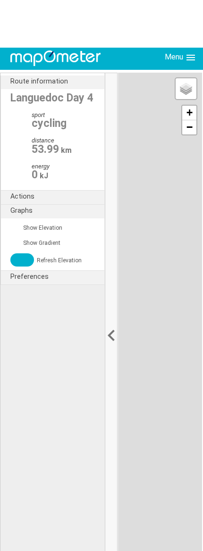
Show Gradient (41, 243)
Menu (175, 56)
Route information (39, 81)
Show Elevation (42, 228)
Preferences (29, 277)
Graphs (21, 211)
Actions (22, 196)
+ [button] (189, 112)
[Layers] (186, 88)
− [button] (189, 127)
